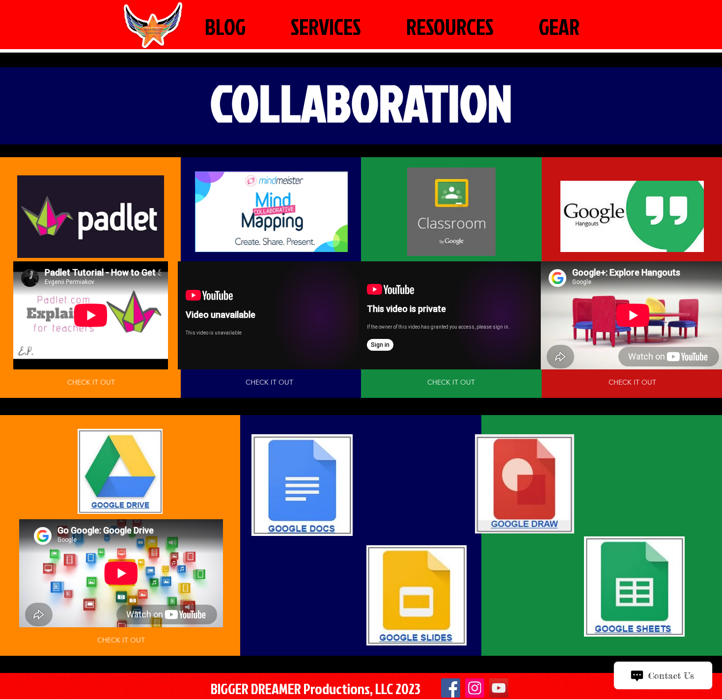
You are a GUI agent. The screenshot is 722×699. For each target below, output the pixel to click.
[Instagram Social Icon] (474, 688)
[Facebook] (450, 688)
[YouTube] (498, 688)
